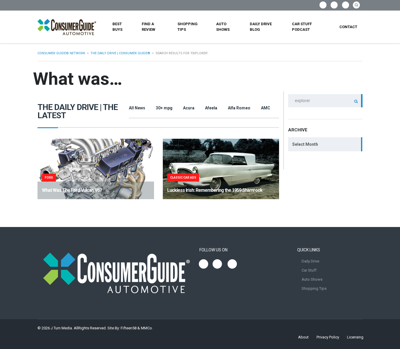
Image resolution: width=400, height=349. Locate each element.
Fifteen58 (128, 328)
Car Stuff (309, 270)
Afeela (211, 108)
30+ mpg (164, 108)
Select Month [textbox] (305, 144)
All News (137, 108)
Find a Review (148, 27)
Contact (348, 27)
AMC (265, 108)
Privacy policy (328, 337)
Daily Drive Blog (261, 27)
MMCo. (147, 328)
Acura (188, 108)
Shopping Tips (187, 27)
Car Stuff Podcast (302, 27)
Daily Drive (310, 261)
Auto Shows (223, 27)
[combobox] (325, 144)
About (303, 337)
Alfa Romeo (239, 108)
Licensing (355, 337)
